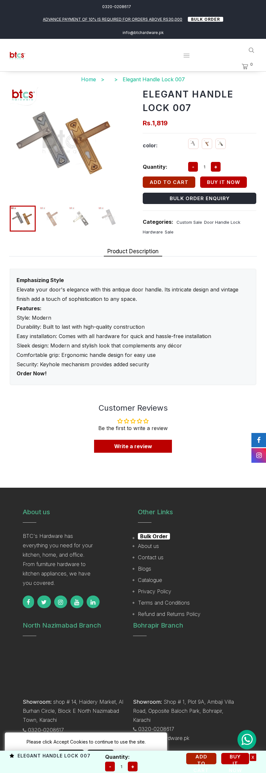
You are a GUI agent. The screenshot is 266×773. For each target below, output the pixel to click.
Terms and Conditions (164, 602)
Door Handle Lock (222, 222)
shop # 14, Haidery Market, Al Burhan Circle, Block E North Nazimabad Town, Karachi (73, 711)
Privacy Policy (154, 591)
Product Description (133, 251)
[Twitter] (44, 602)
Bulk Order (205, 19)
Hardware (153, 231)
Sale (169, 231)
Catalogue (150, 580)
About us (148, 546)
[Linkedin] (93, 602)
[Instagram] (60, 602)
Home (88, 79)
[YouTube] (76, 602)
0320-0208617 (116, 6)
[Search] (249, 50)
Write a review (133, 446)
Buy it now (223, 182)
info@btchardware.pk (143, 32)
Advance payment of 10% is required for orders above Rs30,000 (112, 19)
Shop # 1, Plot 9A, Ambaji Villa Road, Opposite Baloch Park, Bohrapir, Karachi (183, 711)
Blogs (144, 568)
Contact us (150, 557)
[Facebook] (28, 602)
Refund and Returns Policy (169, 614)
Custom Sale (189, 222)
